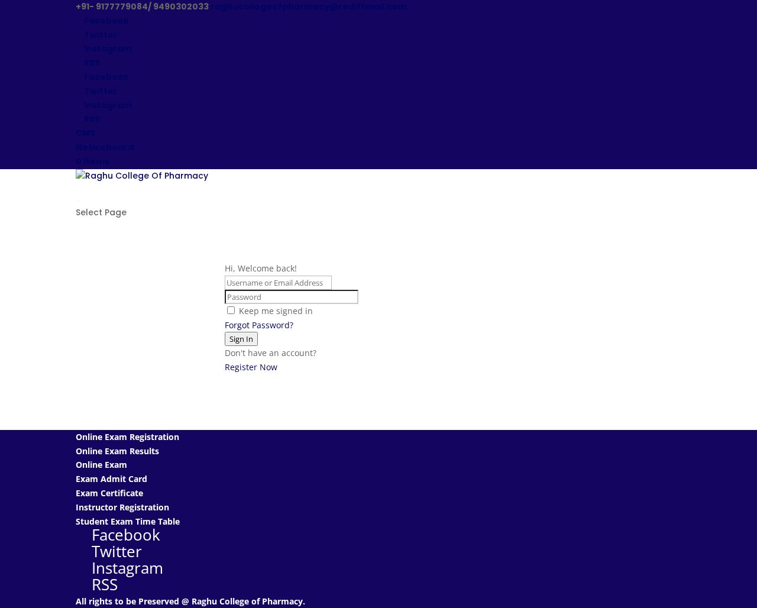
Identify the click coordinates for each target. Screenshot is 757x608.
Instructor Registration (122, 507)
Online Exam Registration (127, 436)
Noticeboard (105, 147)
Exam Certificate (109, 493)
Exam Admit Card (111, 478)
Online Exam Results (117, 451)
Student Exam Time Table (128, 521)
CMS (85, 133)
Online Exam (101, 464)
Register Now (251, 367)
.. (78, 198)
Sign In (241, 339)
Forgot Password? (259, 325)
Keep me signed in (276, 310)
